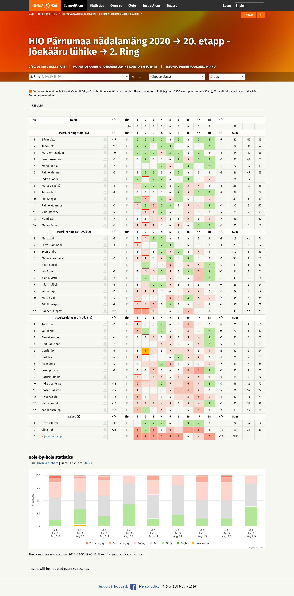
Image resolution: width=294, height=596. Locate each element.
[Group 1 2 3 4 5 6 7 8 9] (227, 77)
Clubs (132, 5)
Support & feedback (113, 586)
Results (37, 105)
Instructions (152, 5)
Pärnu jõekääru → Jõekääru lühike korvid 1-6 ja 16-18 (115, 67)
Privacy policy (149, 586)
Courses (116, 5)
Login (227, 5)
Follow (248, 15)
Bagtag (172, 5)
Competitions (74, 5)
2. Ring (124, 51)
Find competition (47, 14)
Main (31, 14)
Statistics (97, 5)
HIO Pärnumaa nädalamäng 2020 (99, 41)
